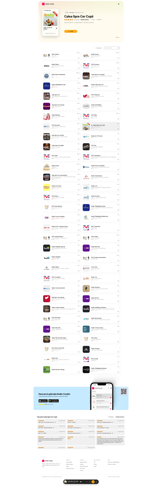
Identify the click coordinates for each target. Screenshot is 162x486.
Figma (95, 466)
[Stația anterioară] (90, 481)
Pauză (71, 31)
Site (94, 19)
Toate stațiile (69, 462)
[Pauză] (93, 481)
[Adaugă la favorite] (86, 481)
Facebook (99, 19)
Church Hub (82, 468)
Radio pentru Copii (70, 468)
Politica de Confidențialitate (113, 462)
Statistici (82, 464)
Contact (81, 470)
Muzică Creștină (69, 464)
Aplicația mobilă (83, 462)
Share (118, 37)
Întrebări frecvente (84, 466)
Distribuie (112, 416)
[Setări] (118, 4)
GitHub (95, 464)
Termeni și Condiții (112, 464)
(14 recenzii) (76, 19)
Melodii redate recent (51, 33)
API (94, 462)
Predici (67, 466)
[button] (73, 482)
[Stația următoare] (96, 481)
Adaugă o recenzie (84, 19)
